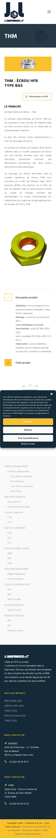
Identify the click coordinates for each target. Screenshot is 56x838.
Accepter (28, 421)
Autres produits (15, 630)
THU (9, 522)
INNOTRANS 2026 (13, 701)
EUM (9, 563)
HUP (9, 558)
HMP (9, 553)
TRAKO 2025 (10, 721)
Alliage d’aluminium (16, 574)
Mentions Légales (28, 443)
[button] (51, 394)
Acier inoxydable (15, 579)
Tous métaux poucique (21, 486)
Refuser (28, 430)
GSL (9, 589)
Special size (16, 491)
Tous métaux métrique (21, 476)
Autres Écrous (14, 610)
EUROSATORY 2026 (13, 706)
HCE (9, 538)
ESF (9, 626)
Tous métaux (13, 502)
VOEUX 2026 (10, 711)
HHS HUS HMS (14, 599)
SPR (9, 621)
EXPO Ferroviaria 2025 (15, 716)
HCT (9, 543)
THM (9, 517)
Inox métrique (17, 481)
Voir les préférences (28, 438)
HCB (9, 533)
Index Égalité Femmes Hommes (32, 832)
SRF (9, 594)
